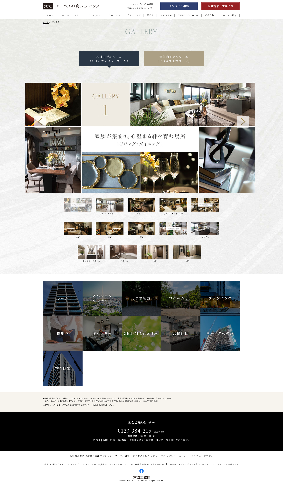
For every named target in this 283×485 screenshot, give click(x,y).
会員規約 (102, 464)
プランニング (134, 15)
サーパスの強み (229, 15)
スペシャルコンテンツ (71, 15)
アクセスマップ (133, 4)
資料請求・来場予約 (221, 6)
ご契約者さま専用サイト (137, 8)
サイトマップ (72, 464)
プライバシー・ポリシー (121, 464)
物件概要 (148, 4)
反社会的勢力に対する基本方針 (150, 464)
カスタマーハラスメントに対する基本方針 (218, 464)
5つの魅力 (94, 15)
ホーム (50, 15)
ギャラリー (166, 15)
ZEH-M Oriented (188, 15)
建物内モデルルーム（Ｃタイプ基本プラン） (174, 59)
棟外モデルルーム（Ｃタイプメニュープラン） (109, 59)
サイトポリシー (88, 464)
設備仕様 (209, 15)
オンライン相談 (179, 6)
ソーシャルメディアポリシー (182, 464)
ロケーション (113, 15)
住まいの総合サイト (54, 464)
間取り (150, 15)
